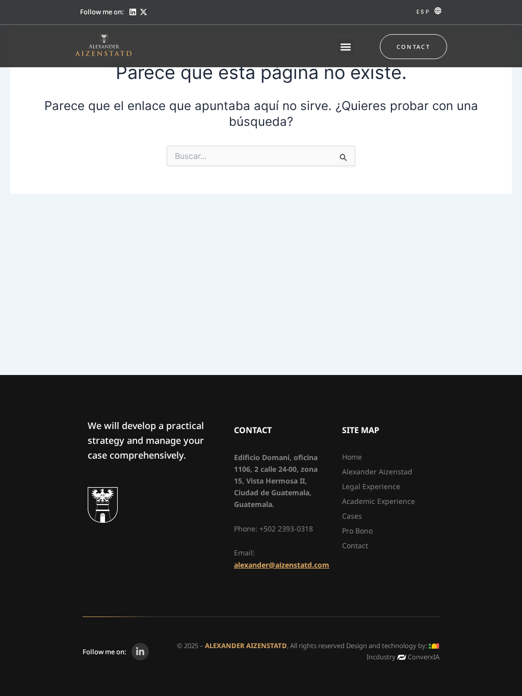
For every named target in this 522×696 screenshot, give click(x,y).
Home (352, 457)
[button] (345, 46)
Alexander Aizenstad (377, 471)
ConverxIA (423, 656)
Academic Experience (378, 501)
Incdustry (381, 656)
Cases (352, 516)
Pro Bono (357, 531)
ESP (423, 12)
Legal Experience (371, 486)
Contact (355, 545)
